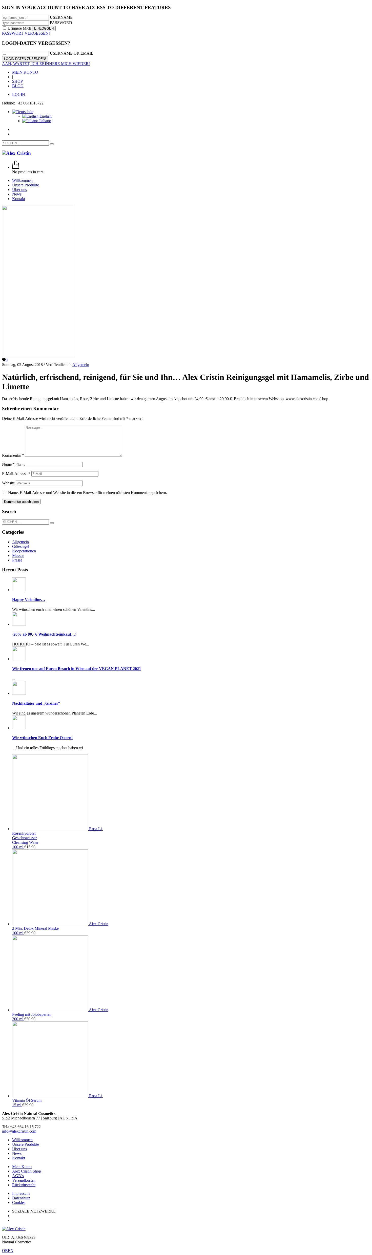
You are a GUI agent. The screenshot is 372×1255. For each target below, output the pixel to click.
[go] (52, 144)
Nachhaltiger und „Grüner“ (36, 703)
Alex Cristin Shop (26, 1171)
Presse (17, 560)
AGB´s (18, 1176)
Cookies (18, 1202)
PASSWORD (61, 22)
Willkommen (22, 1140)
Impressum (21, 1193)
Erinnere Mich (19, 28)
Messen (18, 555)
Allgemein (80, 364)
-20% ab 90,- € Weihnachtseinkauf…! (44, 634)
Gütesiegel (20, 546)
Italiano (44, 121)
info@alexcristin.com (19, 1131)
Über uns (19, 1149)
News (17, 1153)
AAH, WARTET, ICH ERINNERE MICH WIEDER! (46, 63)
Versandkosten (23, 1180)
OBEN (7, 1250)
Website (8, 483)
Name (8, 464)
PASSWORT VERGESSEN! (26, 33)
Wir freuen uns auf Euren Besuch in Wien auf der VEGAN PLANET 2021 (76, 668)
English (45, 116)
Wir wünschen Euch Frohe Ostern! (42, 737)
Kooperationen (24, 551)
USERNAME (61, 17)
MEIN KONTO (25, 72)
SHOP (17, 81)
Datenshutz (21, 1198)
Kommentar (13, 455)
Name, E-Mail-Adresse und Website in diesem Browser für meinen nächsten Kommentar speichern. (87, 492)
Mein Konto (22, 1166)
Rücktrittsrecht (23, 1185)
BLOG (18, 86)
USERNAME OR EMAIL (71, 53)
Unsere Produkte (25, 1144)
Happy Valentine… (28, 599)
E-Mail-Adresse (16, 473)
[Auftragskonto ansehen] (15, 167)
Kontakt (18, 1158)
